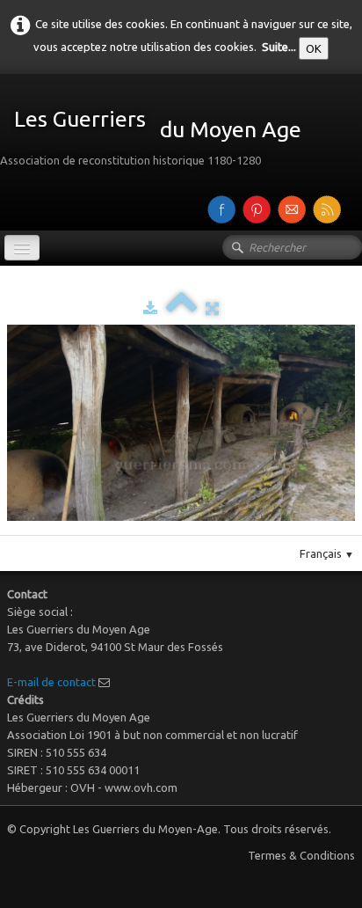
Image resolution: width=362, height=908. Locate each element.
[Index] (181, 308)
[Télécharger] (150, 308)
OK (314, 48)
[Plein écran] (212, 308)
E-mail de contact (51, 682)
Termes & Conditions (301, 855)
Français (327, 553)
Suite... (279, 46)
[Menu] (22, 247)
